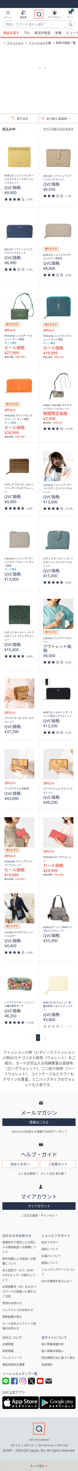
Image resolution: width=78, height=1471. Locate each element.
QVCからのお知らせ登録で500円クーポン (38, 1131)
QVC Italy (63, 1445)
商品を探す (11, 33)
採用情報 (8, 1351)
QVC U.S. (15, 1445)
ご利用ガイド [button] (57, 1164)
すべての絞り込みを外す (58, 129)
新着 (58, 33)
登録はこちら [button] (39, 1122)
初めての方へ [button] (20, 1164)
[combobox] (35, 24)
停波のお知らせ (12, 1303)
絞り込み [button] (22, 118)
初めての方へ (49, 1242)
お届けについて (51, 1256)
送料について (49, 1249)
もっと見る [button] (37, 1466)
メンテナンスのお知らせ (17, 1310)
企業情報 (8, 1344)
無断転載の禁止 (12, 1316)
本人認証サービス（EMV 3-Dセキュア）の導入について (18, 1275)
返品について (49, 1262)
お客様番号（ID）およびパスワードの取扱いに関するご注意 (19, 1291)
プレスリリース (12, 1358)
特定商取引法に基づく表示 (58, 1358)
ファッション (15, 43)
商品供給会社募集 (13, 1364)
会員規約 (47, 1364)
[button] (7, 15)
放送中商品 (42, 33)
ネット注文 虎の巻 (52, 1173)
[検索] (71, 24)
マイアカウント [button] (39, 1206)
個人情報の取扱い (52, 1351)
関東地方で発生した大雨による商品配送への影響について (19, 1247)
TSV (27, 33)
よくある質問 (26, 1173)
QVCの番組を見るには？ (56, 1281)
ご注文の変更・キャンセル (38, 1215)
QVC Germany (46, 1445)
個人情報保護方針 (52, 1344)
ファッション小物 (40, 43)
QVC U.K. (29, 1445)
